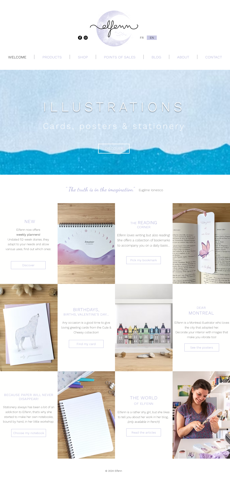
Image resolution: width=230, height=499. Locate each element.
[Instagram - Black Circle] (86, 38)
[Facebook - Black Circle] (80, 38)
